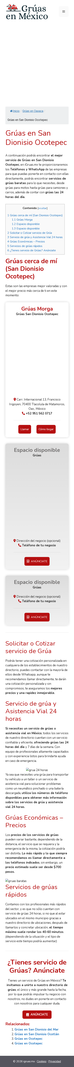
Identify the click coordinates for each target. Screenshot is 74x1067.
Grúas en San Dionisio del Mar (37, 1029)
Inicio (16, 111)
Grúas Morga (22, 220)
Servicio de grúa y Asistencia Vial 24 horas (35, 237)
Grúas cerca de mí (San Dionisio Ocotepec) (35, 215)
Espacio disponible (26, 224)
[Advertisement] (37, 62)
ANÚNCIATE (38, 561)
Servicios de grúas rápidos (24, 246)
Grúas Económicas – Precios (26, 242)
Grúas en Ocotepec (28, 1039)
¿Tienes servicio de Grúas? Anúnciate (31, 250)
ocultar (42, 208)
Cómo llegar (46, 429)
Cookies (41, 1061)
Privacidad (54, 1061)
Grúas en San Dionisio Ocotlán (37, 1034)
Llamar (24, 429)
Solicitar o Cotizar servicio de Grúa (29, 233)
